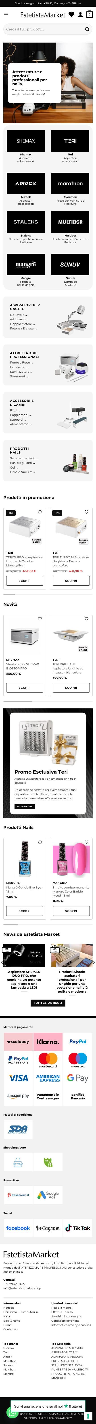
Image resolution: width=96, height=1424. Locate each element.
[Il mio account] (80, 14)
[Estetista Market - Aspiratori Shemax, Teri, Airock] (43, 14)
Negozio (9, 1307)
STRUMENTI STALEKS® (67, 1365)
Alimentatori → (21, 424)
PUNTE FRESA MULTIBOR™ (70, 1369)
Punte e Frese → (21, 362)
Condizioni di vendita (65, 1320)
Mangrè (8, 1373)
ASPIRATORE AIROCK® (67, 1356)
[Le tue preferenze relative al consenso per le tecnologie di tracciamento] (88, 1416)
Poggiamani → (21, 415)
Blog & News (11, 1320)
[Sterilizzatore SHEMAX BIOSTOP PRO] (25, 655)
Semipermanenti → (24, 458)
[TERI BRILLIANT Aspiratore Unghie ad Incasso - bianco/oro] (71, 655)
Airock (7, 1356)
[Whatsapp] (12, 1412)
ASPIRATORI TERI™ (64, 1352)
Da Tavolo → (19, 314)
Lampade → (19, 367)
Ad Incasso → (19, 319)
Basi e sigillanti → (23, 463)
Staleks (8, 1365)
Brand (7, 1325)
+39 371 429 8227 (14, 1284)
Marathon (10, 1361)
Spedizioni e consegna (66, 1316)
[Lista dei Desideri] (71, 14)
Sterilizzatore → (21, 371)
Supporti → (18, 419)
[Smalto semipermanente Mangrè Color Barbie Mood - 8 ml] (71, 878)
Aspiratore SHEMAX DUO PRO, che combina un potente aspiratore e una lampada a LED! (24, 979)
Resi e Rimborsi (61, 1307)
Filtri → (15, 410)
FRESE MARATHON (64, 1361)
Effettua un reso (62, 1312)
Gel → (14, 467)
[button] (6, 14)
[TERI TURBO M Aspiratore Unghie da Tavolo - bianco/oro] (71, 548)
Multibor (9, 1369)
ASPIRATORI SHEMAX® (67, 1348)
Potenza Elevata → (23, 328)
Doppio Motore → (22, 324)
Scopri (25, 581)
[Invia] (87, 29)
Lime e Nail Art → (22, 472)
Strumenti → (19, 376)
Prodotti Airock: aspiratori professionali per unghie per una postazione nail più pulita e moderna (72, 981)
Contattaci (10, 1329)
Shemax (8, 1348)
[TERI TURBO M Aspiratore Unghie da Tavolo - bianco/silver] (25, 548)
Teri (5, 1352)
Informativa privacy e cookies (71, 1325)
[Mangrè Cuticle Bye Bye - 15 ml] (25, 878)
